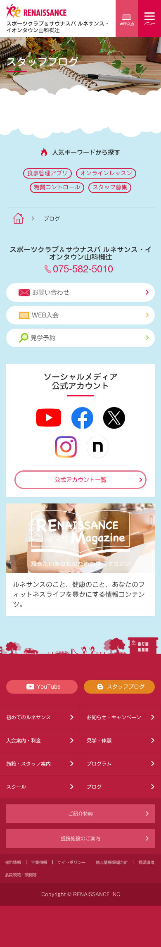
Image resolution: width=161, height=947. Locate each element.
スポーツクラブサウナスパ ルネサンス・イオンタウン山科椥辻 (58, 26)
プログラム (99, 763)
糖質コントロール (57, 187)
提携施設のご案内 (80, 838)
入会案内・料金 (23, 740)
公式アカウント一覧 (80, 480)
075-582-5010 (83, 268)
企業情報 (39, 862)
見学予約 (43, 338)
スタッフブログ (125, 686)
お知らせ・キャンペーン (114, 717)
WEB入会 (45, 315)
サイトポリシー (71, 862)
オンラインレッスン (106, 173)
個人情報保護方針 (112, 862)
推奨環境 (146, 862)
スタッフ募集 (109, 187)
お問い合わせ (50, 292)
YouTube (48, 686)
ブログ (94, 786)
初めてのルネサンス (28, 717)
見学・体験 (99, 740)
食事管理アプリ (47, 173)
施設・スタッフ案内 (28, 763)
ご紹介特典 (80, 813)
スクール (16, 786)
